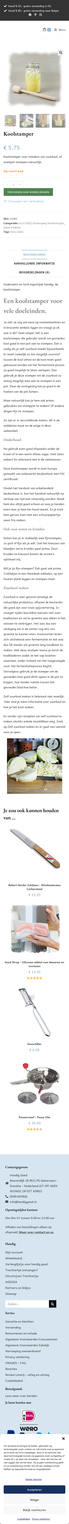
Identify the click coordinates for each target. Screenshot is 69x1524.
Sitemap (10, 1293)
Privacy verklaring (41, 1519)
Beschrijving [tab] (34, 254)
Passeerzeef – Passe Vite (34, 1117)
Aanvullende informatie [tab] (34, 263)
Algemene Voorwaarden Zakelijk (27, 1345)
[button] (63, 1438)
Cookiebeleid (23, 1519)
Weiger (34, 1500)
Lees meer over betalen (21, 1395)
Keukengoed (39, 223)
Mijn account (14, 1252)
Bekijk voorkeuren (34, 1510)
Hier (7, 701)
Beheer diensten (34, 1479)
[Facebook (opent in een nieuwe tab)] (30, 14)
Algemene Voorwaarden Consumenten (31, 1339)
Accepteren (34, 1489)
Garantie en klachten (19, 1321)
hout (13, 232)
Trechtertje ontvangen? (21, 1269)
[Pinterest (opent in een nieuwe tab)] (35, 14)
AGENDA (11, 1281)
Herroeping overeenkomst (23, 1350)
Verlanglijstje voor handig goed (26, 1264)
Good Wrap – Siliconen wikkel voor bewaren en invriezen (34, 964)
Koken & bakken (12, 227)
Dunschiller (34, 1044)
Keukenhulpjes (56, 223)
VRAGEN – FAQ (15, 1362)
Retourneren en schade (21, 1333)
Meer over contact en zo (36, 1232)
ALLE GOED (25, 223)
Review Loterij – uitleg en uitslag (27, 1374)
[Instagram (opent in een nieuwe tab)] (40, 14)
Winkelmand (13, 1258)
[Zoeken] (52, 1304)
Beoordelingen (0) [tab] (34, 272)
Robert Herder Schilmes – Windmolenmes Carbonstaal (34, 887)
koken (20, 232)
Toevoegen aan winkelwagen (28, 192)
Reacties (11, 1368)
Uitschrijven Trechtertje (21, 1275)
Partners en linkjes (18, 1287)
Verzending (13, 1327)
